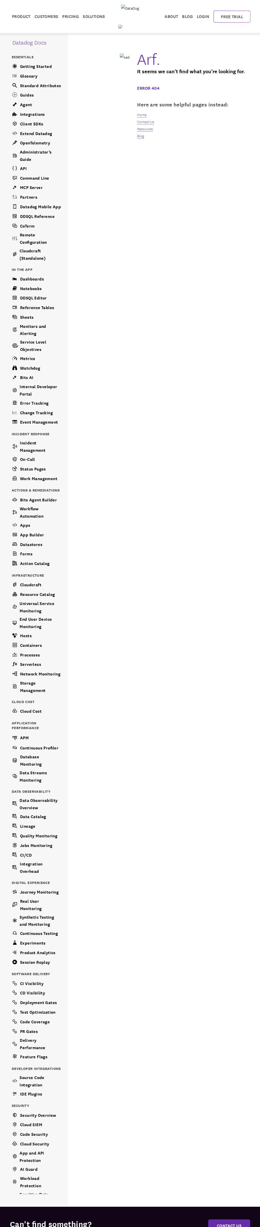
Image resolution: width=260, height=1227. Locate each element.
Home (142, 114)
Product (21, 16)
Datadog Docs (29, 42)
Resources (145, 128)
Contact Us (145, 121)
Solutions (94, 16)
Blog (187, 16)
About (171, 16)
